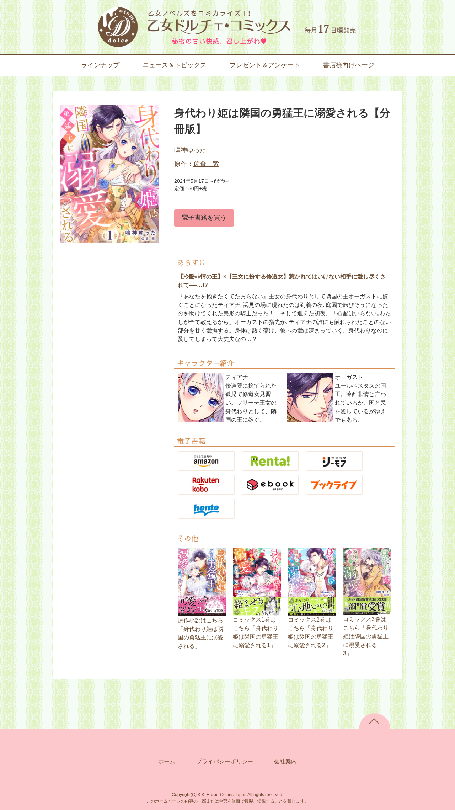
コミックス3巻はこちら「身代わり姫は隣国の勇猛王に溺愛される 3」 (366, 636)
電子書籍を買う (204, 217)
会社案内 (285, 761)
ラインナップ (100, 65)
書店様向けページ (348, 65)
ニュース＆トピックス (175, 65)
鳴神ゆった (190, 150)
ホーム (166, 761)
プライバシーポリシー (224, 761)
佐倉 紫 (206, 163)
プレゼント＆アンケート (265, 65)
